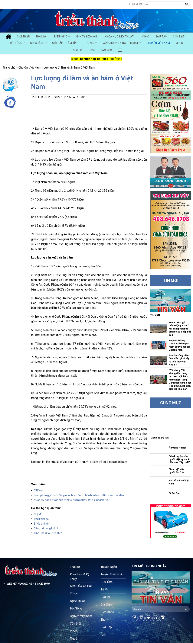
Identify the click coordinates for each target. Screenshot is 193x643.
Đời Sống (16, 42)
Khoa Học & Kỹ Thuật (119, 36)
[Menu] (120, 49)
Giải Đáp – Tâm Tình (65, 42)
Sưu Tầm (161, 36)
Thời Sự (41, 36)
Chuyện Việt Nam (158, 42)
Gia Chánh (37, 42)
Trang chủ (9, 67)
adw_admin (77, 96)
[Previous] (137, 587)
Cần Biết (179, 36)
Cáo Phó (106, 50)
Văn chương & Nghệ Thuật (120, 42)
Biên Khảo (60, 36)
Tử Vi (91, 50)
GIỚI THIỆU (23, 36)
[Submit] (186, 4)
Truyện (89, 42)
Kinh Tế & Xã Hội (86, 36)
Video (179, 42)
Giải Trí (77, 50)
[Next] (184, 587)
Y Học (146, 36)
